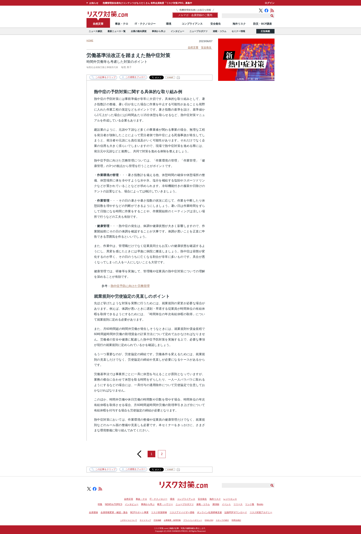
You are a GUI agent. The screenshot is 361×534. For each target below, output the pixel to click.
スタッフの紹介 (222, 520)
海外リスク (239, 23)
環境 (168, 23)
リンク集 (249, 504)
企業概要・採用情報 (172, 520)
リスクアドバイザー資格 (182, 512)
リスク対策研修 (159, 512)
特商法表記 (236, 520)
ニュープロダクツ (199, 31)
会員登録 (93, 512)
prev (139, 452)
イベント (226, 504)
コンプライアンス (192, 23)
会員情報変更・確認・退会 (114, 512)
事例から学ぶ (158, 31)
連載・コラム (219, 31)
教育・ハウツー (165, 504)
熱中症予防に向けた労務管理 (130, 285)
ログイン (270, 3)
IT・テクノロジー (145, 23)
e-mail (170, 77)
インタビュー (177, 31)
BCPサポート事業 (139, 512)
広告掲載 (265, 31)
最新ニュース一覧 (117, 31)
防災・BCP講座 (262, 23)
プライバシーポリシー (192, 520)
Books (260, 504)
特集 (100, 504)
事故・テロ (121, 23)
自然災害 (98, 23)
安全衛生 (215, 23)
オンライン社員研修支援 (209, 512)
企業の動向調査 (139, 31)
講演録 (215, 504)
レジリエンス (230, 499)
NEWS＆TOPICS (113, 504)
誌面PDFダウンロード (235, 512)
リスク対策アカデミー (261, 512)
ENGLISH (209, 520)
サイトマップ (145, 520)
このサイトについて (128, 520)
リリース (238, 504)
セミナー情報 (238, 31)
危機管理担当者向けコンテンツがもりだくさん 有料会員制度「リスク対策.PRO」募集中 (147, 3)
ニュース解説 (95, 31)
